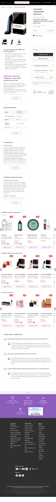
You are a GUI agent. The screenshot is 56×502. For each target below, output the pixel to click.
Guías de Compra (14, 430)
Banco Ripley (41, 426)
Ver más (15, 98)
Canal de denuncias (29, 451)
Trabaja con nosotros (29, 430)
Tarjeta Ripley (42, 428)
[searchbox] (23, 2)
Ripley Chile (41, 445)
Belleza (3, 7)
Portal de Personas (29, 425)
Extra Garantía (42, 438)
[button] (54, 2)
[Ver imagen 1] (4, 42)
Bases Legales (13, 436)
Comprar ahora (43, 54)
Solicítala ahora (39, 35)
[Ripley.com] (8, 2)
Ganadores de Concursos (15, 438)
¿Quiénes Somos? (29, 427)
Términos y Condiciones (15, 432)
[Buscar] (15, 2)
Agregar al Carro (7, 247)
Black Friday (41, 451)
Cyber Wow (41, 441)
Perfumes (9, 7)
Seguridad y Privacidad (15, 439)
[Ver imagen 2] (11, 42)
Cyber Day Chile (42, 443)
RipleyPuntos (41, 434)
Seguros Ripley (42, 436)
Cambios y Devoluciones (15, 434)
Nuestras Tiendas (28, 428)
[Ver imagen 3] (19, 42)
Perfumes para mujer (19, 7)
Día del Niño (41, 439)
